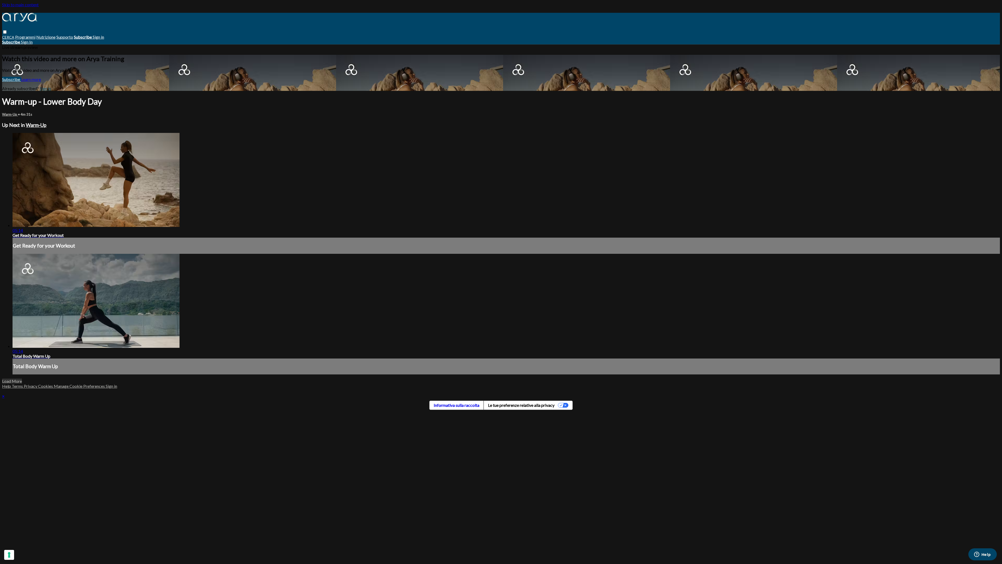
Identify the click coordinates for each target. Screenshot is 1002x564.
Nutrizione (46, 36)
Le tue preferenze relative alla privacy (521, 405)
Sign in (98, 36)
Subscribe (11, 79)
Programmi (25, 36)
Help (7, 386)
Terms (18, 386)
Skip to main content (20, 4)
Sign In (27, 41)
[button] (5, 32)
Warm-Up (10, 114)
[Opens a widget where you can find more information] (982, 554)
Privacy (31, 386)
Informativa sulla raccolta (456, 405)
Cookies (46, 386)
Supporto (64, 36)
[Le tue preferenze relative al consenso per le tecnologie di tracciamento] (9, 555)
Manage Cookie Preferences (80, 386)
